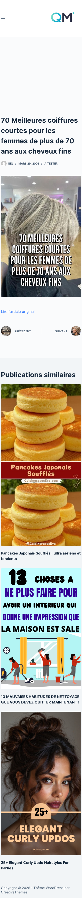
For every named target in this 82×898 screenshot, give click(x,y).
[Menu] (3, 18)
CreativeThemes (14, 892)
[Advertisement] (41, 87)
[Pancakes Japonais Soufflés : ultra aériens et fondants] (41, 465)
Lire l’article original (18, 311)
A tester (51, 163)
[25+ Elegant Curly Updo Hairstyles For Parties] (41, 783)
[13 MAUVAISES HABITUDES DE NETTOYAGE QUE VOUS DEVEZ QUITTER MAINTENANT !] (41, 628)
